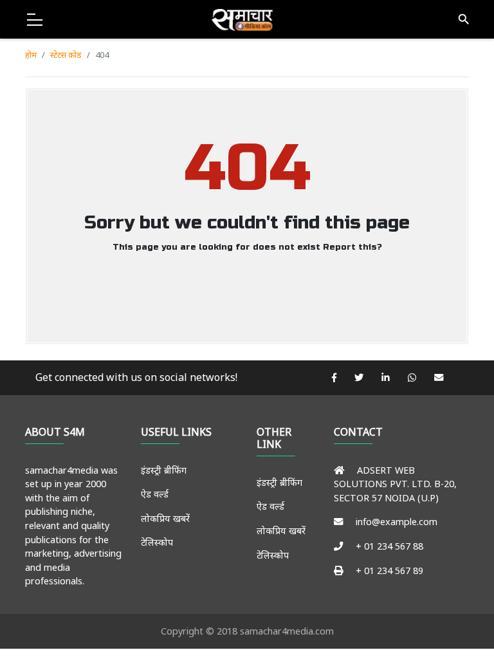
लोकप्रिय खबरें (165, 518)
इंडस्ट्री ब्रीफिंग (164, 470)
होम (31, 54)
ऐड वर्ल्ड (155, 494)
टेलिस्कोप (157, 542)
